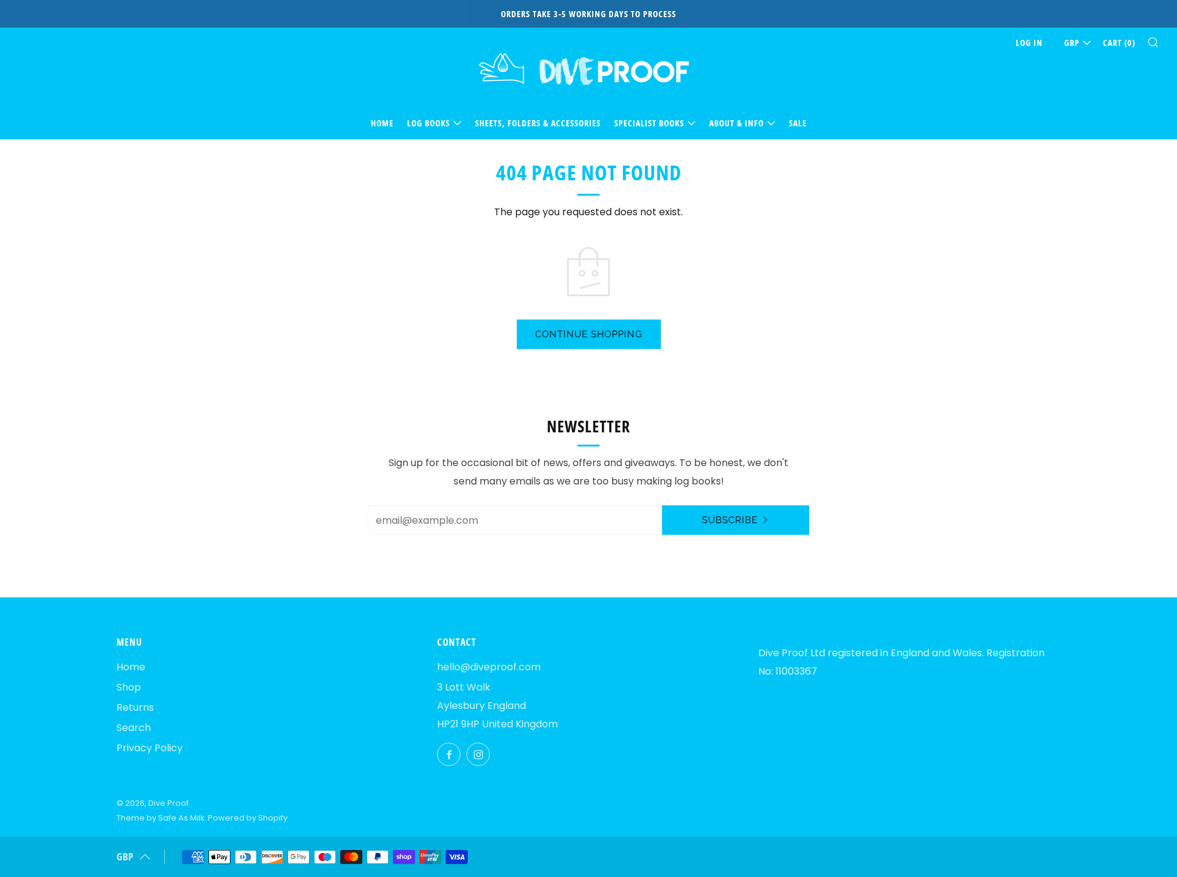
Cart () (1119, 42)
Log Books (428, 123)
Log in (1029, 42)
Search (133, 728)
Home (382, 123)
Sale (798, 123)
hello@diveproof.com (489, 667)
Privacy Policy (149, 748)
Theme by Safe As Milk (160, 818)
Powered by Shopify (248, 818)
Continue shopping (588, 334)
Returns (135, 707)
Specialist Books (649, 123)
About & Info (736, 123)
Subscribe (730, 520)
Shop (128, 687)
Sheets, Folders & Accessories (538, 123)
